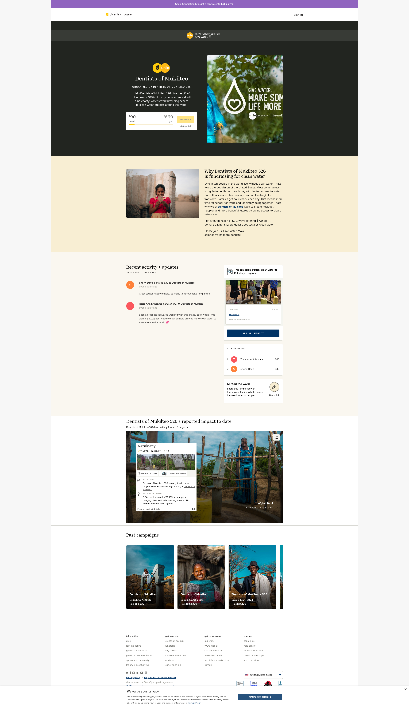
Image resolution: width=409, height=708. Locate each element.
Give (128, 641)
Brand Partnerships (254, 655)
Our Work (209, 641)
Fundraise (170, 645)
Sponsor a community (137, 660)
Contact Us (249, 641)
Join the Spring (133, 645)
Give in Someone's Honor (139, 655)
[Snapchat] (137, 673)
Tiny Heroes (171, 650)
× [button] (405, 689)
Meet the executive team (217, 660)
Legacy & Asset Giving (137, 665)
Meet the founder (213, 655)
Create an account (174, 641)
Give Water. (202, 36)
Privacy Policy (194, 702)
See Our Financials (213, 650)
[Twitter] (127, 673)
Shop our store (251, 660)
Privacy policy (133, 677)
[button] (252, 697)
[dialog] (204, 697)
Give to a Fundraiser (136, 650)
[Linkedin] (146, 673)
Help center (249, 645)
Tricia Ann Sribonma (150, 304)
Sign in (298, 14)
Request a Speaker (253, 650)
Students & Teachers (175, 655)
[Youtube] (141, 673)
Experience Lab (173, 665)
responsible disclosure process (160, 677)
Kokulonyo (227, 4)
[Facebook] (130, 673)
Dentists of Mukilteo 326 (172, 86)
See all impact (253, 333)
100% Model (210, 645)
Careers (208, 665)
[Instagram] (133, 673)
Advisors (169, 660)
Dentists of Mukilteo (230, 207)
